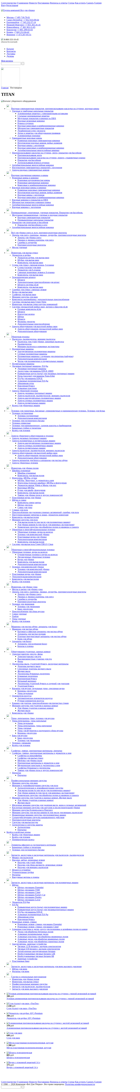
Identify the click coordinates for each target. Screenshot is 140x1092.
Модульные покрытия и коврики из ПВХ (37, 118)
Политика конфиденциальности (80, 1084)
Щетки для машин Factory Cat (31, 895)
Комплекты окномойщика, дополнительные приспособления (40, 299)
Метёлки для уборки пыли (30, 760)
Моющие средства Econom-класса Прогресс (32, 810)
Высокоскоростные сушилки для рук (35, 659)
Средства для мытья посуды (25, 822)
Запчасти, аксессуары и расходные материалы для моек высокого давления (46, 966)
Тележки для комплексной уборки (33, 534)
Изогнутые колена (26, 314)
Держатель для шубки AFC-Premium (23, 1018)
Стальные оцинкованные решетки (33, 116)
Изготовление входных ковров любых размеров (40, 143)
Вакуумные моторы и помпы (25, 877)
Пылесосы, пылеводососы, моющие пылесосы (33, 339)
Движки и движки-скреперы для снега (36, 240)
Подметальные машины (23, 364)
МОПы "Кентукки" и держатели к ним (36, 480)
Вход (3, 5)
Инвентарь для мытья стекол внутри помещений (34, 304)
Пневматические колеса (23, 839)
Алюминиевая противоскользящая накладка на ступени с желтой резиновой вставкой (47, 1028)
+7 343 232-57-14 (28, 22)
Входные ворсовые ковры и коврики (29, 187)
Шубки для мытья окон (28, 260)
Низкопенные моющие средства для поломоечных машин (39, 815)
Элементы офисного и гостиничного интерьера (33, 845)
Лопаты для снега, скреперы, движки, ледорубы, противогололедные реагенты (49, 235)
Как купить (80, 3)
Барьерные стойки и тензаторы (26, 847)
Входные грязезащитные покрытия (34, 217)
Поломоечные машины (23, 349)
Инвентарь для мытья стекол (24, 253)
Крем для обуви (25, 639)
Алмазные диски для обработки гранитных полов (41, 941)
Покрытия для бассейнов (29, 160)
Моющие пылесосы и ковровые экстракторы (38, 346)
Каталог (10, 49)
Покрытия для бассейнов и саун (32, 225)
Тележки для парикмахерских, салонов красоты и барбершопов (41, 425)
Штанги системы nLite (28, 285)
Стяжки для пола (20, 510)
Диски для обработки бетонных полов (35, 932)
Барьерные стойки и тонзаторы (26, 428)
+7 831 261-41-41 (33, 25)
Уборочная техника (20, 337)
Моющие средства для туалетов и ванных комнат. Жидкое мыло (42, 798)
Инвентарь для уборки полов (25, 468)
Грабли (15, 616)
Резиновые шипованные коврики (33, 183)
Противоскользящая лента (30, 155)
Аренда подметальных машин (32, 403)
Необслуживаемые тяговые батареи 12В (36, 954)
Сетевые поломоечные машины (32, 354)
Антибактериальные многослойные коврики (38, 150)
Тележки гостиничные (22, 413)
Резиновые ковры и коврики (25, 178)
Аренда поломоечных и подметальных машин (33, 441)
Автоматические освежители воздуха (35, 698)
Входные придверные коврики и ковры (29, 175)
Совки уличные (19, 614)
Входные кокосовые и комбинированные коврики (41, 126)
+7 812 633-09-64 (31, 20)
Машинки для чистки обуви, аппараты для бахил (34, 626)
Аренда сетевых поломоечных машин (35, 400)
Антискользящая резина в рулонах (33, 162)
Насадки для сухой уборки (30, 862)
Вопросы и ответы (58, 3)
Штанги (21, 280)
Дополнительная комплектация (32, 359)
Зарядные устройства (27, 959)
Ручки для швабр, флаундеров (31, 490)
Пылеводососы (25, 344)
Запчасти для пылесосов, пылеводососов (31, 986)
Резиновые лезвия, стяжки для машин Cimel (38, 927)
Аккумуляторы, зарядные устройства (29, 944)
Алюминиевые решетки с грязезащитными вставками (43, 113)
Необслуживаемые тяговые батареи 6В (36, 956)
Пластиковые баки (20, 961)
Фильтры (16, 875)
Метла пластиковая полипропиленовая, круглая (29, 1048)
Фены (20, 661)
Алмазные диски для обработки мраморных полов (41, 939)
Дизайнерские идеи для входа (31, 131)
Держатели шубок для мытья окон (33, 257)
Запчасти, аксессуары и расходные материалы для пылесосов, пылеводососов (47, 855)
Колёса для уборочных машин (26, 834)
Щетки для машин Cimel (29, 892)
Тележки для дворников (23, 604)
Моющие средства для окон (25, 297)
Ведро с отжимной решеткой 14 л (22, 1067)
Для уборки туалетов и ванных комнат (36, 708)
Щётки (21, 316)
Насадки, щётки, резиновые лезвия (28, 860)
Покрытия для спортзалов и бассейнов (30, 222)
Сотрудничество (8, 3)
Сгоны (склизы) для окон (29, 267)
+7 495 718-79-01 (22, 17)
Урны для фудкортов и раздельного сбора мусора (40, 730)
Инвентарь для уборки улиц (24, 587)
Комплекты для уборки (23, 713)
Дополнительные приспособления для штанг (39, 282)
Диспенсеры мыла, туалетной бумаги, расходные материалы (40, 664)
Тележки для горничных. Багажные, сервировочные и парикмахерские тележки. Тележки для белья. (58, 411)
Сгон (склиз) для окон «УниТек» (22, 1008)
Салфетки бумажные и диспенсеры (34, 768)
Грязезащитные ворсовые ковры (27, 138)
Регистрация (12, 5)
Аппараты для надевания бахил (32, 644)
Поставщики (43, 3)
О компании (22, 3)
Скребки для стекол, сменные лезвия (29, 289)
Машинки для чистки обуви (25, 629)
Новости (33, 3)
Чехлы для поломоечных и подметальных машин (40, 361)
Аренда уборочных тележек (25, 463)
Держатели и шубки (21, 255)
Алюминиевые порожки (29, 135)
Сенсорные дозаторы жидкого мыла (34, 669)
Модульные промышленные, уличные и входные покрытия (39, 215)
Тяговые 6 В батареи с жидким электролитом (39, 949)
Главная (4, 88)
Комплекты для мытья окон (30, 262)
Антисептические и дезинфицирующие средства (40, 788)
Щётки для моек (19, 969)
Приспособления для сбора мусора (28, 611)
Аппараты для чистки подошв (32, 634)
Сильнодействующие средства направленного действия (38, 817)
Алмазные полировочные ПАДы (33, 381)
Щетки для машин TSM (29, 890)
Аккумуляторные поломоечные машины (36, 351)
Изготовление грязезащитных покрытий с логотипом (37, 167)
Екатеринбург (13, 22)
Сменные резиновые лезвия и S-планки (36, 272)
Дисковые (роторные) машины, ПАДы (30, 366)
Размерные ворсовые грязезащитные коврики (39, 140)
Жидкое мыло (24, 671)
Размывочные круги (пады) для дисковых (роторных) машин (46, 373)
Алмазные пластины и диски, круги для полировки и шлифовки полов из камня (49, 929)
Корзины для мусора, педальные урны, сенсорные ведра (38, 688)
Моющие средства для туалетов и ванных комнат (35, 705)
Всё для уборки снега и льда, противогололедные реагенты (39, 233)
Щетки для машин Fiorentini (30, 887)
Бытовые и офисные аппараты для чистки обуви (40, 631)
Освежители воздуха (21, 696)
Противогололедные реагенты (32, 245)
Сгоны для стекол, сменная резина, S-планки (33, 265)
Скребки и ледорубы (27, 242)
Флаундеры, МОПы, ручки (24, 478)
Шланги (21, 319)
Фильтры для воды (26, 321)
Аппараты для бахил (21, 641)
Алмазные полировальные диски (33, 934)
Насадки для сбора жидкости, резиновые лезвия (40, 865)
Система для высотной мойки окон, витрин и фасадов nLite (40, 307)
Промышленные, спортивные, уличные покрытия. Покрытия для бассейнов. (47, 212)
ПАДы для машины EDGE (30, 378)
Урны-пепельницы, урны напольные (29, 721)
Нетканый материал (27, 681)
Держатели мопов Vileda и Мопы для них (37, 485)
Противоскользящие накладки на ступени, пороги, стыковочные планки (51, 158)
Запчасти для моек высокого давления (30, 989)
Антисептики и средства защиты (27, 825)
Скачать (90, 3)
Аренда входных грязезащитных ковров (30, 170)
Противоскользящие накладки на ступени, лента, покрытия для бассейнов (46, 153)
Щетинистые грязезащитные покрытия (36, 128)
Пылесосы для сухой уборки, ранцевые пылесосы (41, 341)
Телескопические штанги (24, 277)
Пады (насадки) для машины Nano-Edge (36, 376)
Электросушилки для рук (29, 656)
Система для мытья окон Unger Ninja (29, 302)
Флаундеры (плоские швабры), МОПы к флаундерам (42, 483)
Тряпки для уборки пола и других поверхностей (40, 495)
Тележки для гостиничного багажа (28, 420)
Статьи (71, 3)
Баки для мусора (25, 609)
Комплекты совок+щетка (29, 502)
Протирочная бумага (27, 678)
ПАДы (15, 904)
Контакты (11, 51)
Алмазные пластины (27, 388)
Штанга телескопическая (18, 1057)
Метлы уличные (19, 247)
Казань (10, 32)
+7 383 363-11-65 (27, 27)
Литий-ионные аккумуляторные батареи (36, 951)
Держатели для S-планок (29, 270)
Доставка (11, 54)
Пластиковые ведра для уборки (26, 497)
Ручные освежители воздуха (31, 701)
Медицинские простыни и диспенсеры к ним (39, 765)
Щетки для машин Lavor (29, 900)
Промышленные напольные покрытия (35, 220)
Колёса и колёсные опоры (19, 832)
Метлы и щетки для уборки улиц (27, 589)
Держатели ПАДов (21, 902)
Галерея (97, 3)
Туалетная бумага (26, 686)
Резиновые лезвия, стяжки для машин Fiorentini (40, 924)
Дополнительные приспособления (34, 324)
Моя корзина (7, 61)
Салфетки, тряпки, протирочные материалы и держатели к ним (41, 753)
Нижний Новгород (15, 25)
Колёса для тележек (21, 430)
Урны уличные (19, 619)
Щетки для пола (25, 505)
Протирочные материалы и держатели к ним (38, 763)
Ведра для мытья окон (22, 292)
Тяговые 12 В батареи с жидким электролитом (39, 946)
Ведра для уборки (26, 559)
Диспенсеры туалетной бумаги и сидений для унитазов (43, 683)
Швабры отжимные (21, 470)
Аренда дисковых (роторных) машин (35, 393)
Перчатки (16, 773)
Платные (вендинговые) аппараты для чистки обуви (42, 636)
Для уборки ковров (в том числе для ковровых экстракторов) (46, 524)
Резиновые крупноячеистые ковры (34, 180)
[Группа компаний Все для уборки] (18, 10)
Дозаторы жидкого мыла (29, 666)
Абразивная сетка (26, 383)
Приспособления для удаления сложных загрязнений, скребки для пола (45, 512)
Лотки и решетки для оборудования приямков (39, 133)
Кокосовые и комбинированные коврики (37, 185)
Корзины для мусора (27, 691)
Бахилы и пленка (25, 646)
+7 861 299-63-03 (25, 30)
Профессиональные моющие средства (29, 780)
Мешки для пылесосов (22, 857)
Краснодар (12, 30)
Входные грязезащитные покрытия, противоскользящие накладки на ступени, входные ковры (55, 108)
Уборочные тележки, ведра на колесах (35, 532)
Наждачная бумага (26, 386)
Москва (10, 17)
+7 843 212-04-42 (21, 32)
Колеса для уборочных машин (26, 405)
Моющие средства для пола (25, 520)
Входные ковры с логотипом (31, 145)
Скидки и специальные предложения (28, 977)
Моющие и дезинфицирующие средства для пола (35, 785)
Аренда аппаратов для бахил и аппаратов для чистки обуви (40, 460)
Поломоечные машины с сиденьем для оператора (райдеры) (45, 356)
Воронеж (11, 34)
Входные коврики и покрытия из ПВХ (30, 200)
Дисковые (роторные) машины (32, 368)
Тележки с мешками (21, 743)
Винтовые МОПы (26, 488)
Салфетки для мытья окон (24, 294)
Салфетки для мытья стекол (30, 758)
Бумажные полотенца (28, 676)
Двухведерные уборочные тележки (34, 557)
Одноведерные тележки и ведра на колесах (38, 554)
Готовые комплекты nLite (29, 309)
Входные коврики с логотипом (26, 207)
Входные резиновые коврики (31, 121)
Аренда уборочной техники (25, 391)
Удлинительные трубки (23, 872)
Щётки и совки (19, 500)
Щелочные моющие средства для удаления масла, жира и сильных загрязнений (49, 805)
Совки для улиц (25, 507)
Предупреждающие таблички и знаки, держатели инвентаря (40, 515)
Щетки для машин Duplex (30, 897)
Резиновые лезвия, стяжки (24, 922)
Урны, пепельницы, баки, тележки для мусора (32, 718)
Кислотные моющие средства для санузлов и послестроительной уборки (46, 807)
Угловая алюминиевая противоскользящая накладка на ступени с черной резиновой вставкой (50, 998)
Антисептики (24, 827)
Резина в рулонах (26, 123)
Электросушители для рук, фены (27, 654)
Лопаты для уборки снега (29, 237)
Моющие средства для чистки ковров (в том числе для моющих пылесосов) (47, 812)
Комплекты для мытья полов (31, 475)
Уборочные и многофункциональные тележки (33, 529)
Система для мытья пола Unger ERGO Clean (32, 544)
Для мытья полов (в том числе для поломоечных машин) (44, 522)
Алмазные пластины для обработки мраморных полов (43, 936)
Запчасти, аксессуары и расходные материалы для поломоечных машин (44, 882)
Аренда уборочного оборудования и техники (32, 436)
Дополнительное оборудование (32, 331)
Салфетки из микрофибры (30, 755)
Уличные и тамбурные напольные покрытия (32, 111)
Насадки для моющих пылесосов (33, 867)
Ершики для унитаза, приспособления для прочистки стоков (40, 703)
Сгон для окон (13, 1038)
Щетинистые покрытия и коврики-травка (31, 202)
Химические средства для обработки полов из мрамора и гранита (48, 527)
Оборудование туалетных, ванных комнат (31, 651)
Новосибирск (13, 27)
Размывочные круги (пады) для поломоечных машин (42, 907)
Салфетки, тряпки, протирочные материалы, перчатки (36, 751)
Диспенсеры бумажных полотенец (34, 674)
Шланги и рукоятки (21, 870)
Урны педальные (25, 693)
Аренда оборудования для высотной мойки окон (34, 326)
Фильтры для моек (20, 971)
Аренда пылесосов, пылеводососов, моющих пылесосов (44, 395)
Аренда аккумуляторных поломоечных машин (39, 398)
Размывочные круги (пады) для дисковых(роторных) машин (46, 909)
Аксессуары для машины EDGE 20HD (35, 371)
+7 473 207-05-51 (23, 34)
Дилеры (10, 56)
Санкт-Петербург (15, 20)
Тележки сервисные (21, 423)
